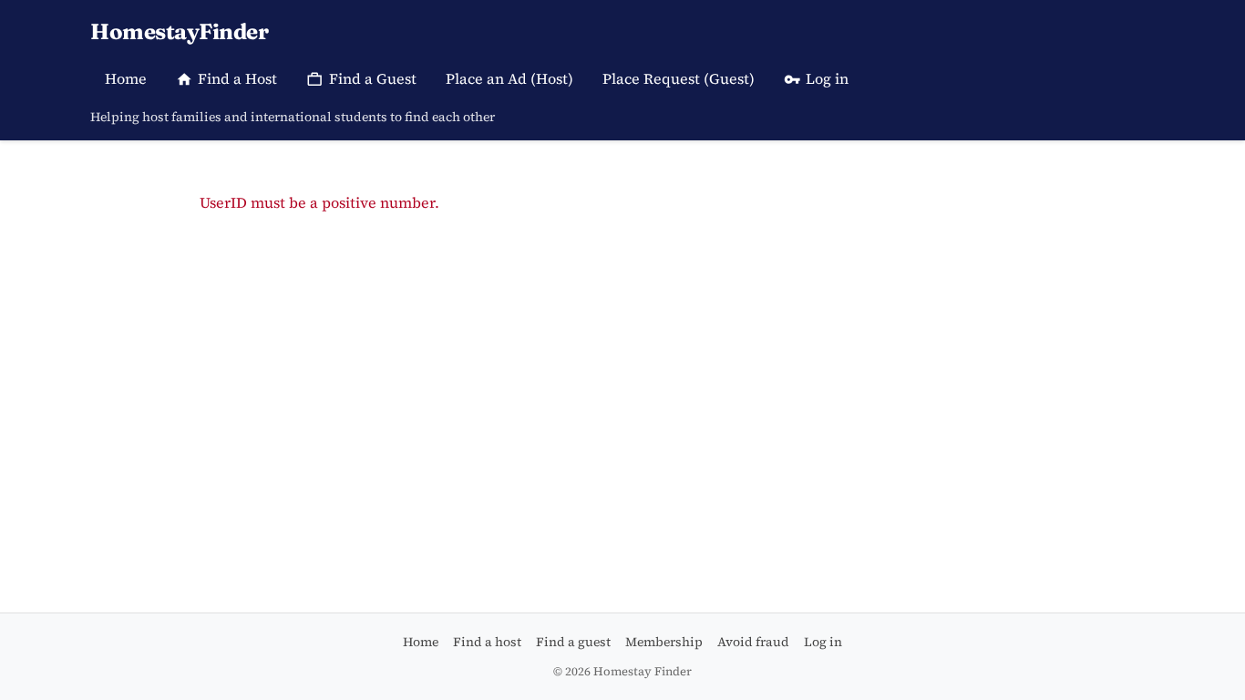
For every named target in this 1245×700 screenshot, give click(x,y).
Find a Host (237, 78)
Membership (664, 642)
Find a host (487, 642)
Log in (827, 78)
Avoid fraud (753, 642)
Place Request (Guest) (678, 78)
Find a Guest (373, 78)
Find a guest (573, 642)
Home (126, 78)
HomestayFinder (179, 31)
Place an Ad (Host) (509, 78)
